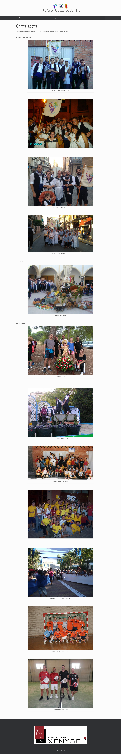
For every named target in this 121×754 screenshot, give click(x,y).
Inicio (22, 18)
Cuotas (77, 18)
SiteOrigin (63, 750)
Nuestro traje (43, 18)
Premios (68, 18)
